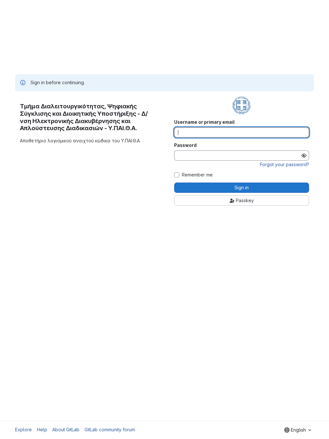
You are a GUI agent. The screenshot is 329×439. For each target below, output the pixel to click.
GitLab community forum (109, 429)
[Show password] (304, 155)
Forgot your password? (284, 164)
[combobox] (297, 430)
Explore (23, 429)
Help (42, 429)
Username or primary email (204, 122)
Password (185, 145)
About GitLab (65, 429)
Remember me (197, 174)
